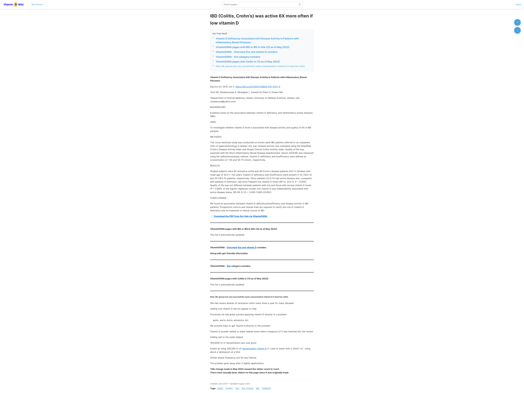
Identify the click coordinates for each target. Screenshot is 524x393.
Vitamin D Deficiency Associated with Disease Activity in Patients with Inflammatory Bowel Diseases (257, 40)
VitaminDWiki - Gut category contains (238, 56)
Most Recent (37, 4)
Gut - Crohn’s (247, 389)
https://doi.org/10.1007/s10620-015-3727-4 (257, 86)
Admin (518, 4)
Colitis (220, 389)
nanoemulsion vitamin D (254, 348)
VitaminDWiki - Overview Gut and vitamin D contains (247, 51)
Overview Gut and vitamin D (242, 247)
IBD (257, 389)
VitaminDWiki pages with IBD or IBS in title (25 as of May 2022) (252, 47)
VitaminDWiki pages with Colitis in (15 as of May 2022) (248, 61)
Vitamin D (266, 389)
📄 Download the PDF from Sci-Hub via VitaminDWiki (239, 216)
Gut (229, 266)
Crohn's (229, 389)
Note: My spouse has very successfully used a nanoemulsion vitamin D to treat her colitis (260, 66)
